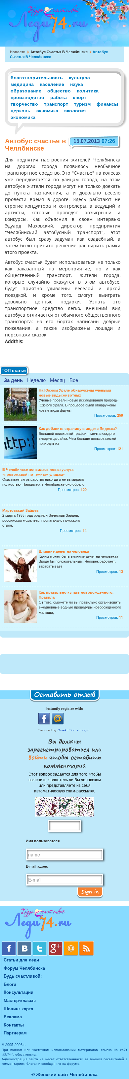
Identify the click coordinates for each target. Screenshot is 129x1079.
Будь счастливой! (23, 976)
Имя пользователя (43, 840)
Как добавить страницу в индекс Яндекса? (78, 428)
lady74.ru (8, 1054)
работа (58, 97)
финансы (107, 103)
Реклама (13, 1016)
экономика (23, 117)
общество (59, 90)
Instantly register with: (64, 708)
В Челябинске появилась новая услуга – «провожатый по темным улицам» (39, 472)
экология (75, 110)
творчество (24, 103)
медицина (22, 84)
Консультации (18, 992)
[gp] (56, 943)
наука (76, 84)
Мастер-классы (20, 1000)
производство (27, 97)
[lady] (64, 924)
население (52, 84)
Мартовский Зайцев (20, 510)
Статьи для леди (21, 960)
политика (88, 90)
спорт (79, 97)
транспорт (56, 103)
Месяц (57, 379)
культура (79, 77)
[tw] (40, 943)
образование (26, 90)
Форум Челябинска (24, 968)
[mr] (71, 943)
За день (13, 380)
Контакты (14, 1025)
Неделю (36, 379)
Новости (17, 51)
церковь (20, 110)
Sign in (90, 891)
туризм (82, 103)
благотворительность (37, 77)
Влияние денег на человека (64, 551)
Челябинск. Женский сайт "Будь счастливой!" (47, 26)
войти (38, 757)
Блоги (10, 984)
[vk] (25, 943)
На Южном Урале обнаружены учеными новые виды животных (75, 393)
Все (73, 379)
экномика (47, 110)
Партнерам (15, 1032)
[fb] (9, 943)
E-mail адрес (37, 866)
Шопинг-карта (18, 1008)
